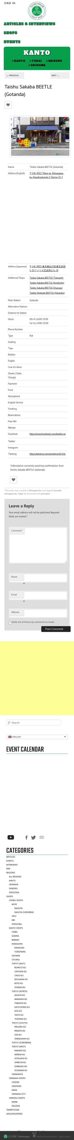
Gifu (14, 916)
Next (55, 75)
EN (13, 3)
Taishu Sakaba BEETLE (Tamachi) (46, 277)
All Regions (15, 876)
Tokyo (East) (18, 963)
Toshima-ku (20, 1018)
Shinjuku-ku (20, 1066)
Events (12, 42)
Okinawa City (19, 1094)
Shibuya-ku (20, 1062)
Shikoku (54, 61)
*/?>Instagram (20, 837)
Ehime (14, 1101)
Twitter (33, 838)
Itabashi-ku (20, 1003)
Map (8, 868)
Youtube (11, 837)
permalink (45, 493)
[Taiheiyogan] (37, 11)
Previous (12, 75)
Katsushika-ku (22, 1007)
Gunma (15, 935)
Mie (13, 920)
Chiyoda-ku (20, 971)
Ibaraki (15, 939)
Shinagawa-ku (35, 490)
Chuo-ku (19, 975)
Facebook (26, 837)
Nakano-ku (20, 1050)
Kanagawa (17, 943)
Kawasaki (19, 947)
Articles (10, 856)
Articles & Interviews (29, 24)
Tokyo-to (22, 493)
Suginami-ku (20, 1070)
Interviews (12, 864)
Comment (17, 530)
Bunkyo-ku (20, 967)
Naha (14, 1090)
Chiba (14, 932)
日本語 (7, 3)
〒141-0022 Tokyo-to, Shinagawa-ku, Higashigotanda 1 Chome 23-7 (47, 175)
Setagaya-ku (20, 1058)
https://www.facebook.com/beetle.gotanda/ (48, 433)
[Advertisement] (37, 678)
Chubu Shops (16, 900)
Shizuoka (14, 892)
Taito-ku (18, 1015)
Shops (10, 33)
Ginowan (16, 1086)
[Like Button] (8, 105)
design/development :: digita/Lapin (53, 1136)
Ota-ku (18, 1034)
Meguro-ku (20, 1026)
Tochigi (16, 959)
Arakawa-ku (20, 999)
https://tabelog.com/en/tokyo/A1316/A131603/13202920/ (48, 453)
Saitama (16, 955)
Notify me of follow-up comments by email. (33, 622)
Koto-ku (18, 983)
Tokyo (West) (19, 1046)
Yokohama (20, 951)
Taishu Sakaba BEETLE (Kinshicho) (47, 282)
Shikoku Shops (17, 1098)
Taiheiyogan (12, 1109)
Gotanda (57, 490)
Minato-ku (19, 1030)
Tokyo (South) (19, 1022)
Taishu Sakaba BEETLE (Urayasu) (46, 287)
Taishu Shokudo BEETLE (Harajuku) (47, 292)
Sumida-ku (19, 987)
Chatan (15, 1082)
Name (17, 577)
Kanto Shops (16, 928)
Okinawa (37, 65)
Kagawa (16, 1105)
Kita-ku (18, 1011)
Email (17, 595)
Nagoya (18, 908)
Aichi (14, 904)
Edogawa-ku (21, 979)
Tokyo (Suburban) (21, 1042)
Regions (10, 872)
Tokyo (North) (19, 991)
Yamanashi (17, 1074)
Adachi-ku (19, 995)
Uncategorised (14, 1113)
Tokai (35, 61)
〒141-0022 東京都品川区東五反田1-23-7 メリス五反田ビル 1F (48, 268)
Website (15, 612)
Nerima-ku (19, 1054)
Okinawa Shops (17, 1078)
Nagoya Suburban (24, 912)
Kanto (18, 61)
